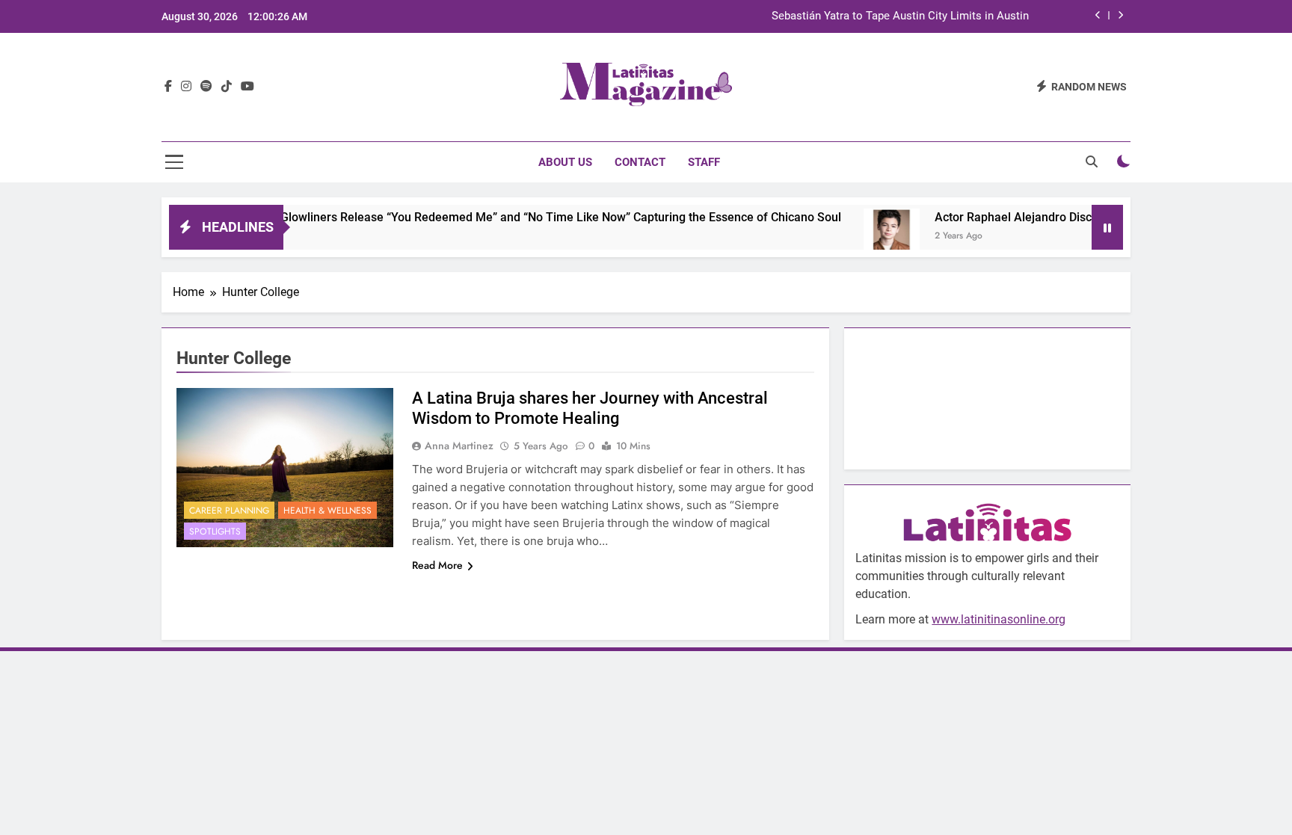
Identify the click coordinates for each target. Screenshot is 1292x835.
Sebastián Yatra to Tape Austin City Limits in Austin (900, 16)
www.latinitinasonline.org (998, 619)
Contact (640, 162)
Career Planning (229, 510)
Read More (437, 565)
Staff (704, 162)
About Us (565, 162)
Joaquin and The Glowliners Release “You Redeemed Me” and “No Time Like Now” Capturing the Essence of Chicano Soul (488, 217)
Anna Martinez (459, 445)
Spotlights (215, 531)
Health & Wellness (327, 510)
